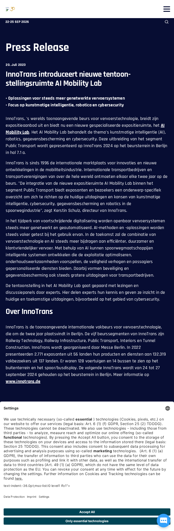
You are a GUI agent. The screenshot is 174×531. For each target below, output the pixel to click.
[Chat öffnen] (163, 520)
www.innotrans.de (23, 381)
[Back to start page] (7, 9)
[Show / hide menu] (167, 9)
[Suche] (166, 21)
